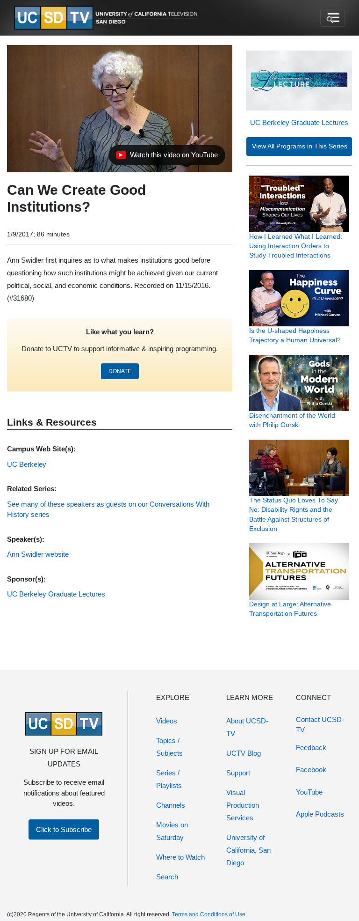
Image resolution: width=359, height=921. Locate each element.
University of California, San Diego (248, 850)
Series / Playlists (169, 779)
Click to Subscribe (64, 829)
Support (238, 773)
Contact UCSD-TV (320, 724)
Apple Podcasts (320, 814)
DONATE (119, 371)
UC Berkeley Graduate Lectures (299, 122)
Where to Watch (180, 857)
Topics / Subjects (169, 747)
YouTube (309, 792)
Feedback (311, 748)
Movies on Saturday (172, 831)
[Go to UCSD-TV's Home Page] (107, 18)
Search (167, 877)
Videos (166, 721)
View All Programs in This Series (299, 146)
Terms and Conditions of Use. (209, 914)
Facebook (311, 770)
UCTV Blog (243, 753)
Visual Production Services (242, 805)
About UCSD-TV (247, 727)
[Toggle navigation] (332, 18)
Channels (170, 805)
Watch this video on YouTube (166, 157)
